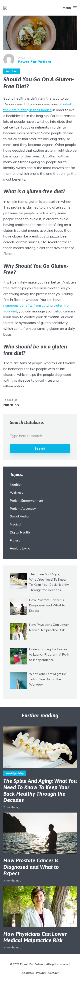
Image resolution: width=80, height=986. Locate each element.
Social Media (19, 516)
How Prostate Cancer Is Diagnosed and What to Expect (31, 866)
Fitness (15, 540)
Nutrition (11, 71)
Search (40, 448)
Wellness (16, 493)
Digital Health (20, 532)
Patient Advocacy (23, 509)
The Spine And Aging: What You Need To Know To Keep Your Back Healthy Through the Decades (40, 790)
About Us (28, 972)
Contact (53, 972)
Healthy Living (20, 548)
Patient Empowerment (26, 501)
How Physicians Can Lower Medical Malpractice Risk (35, 937)
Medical (15, 524)
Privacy (41, 972)
